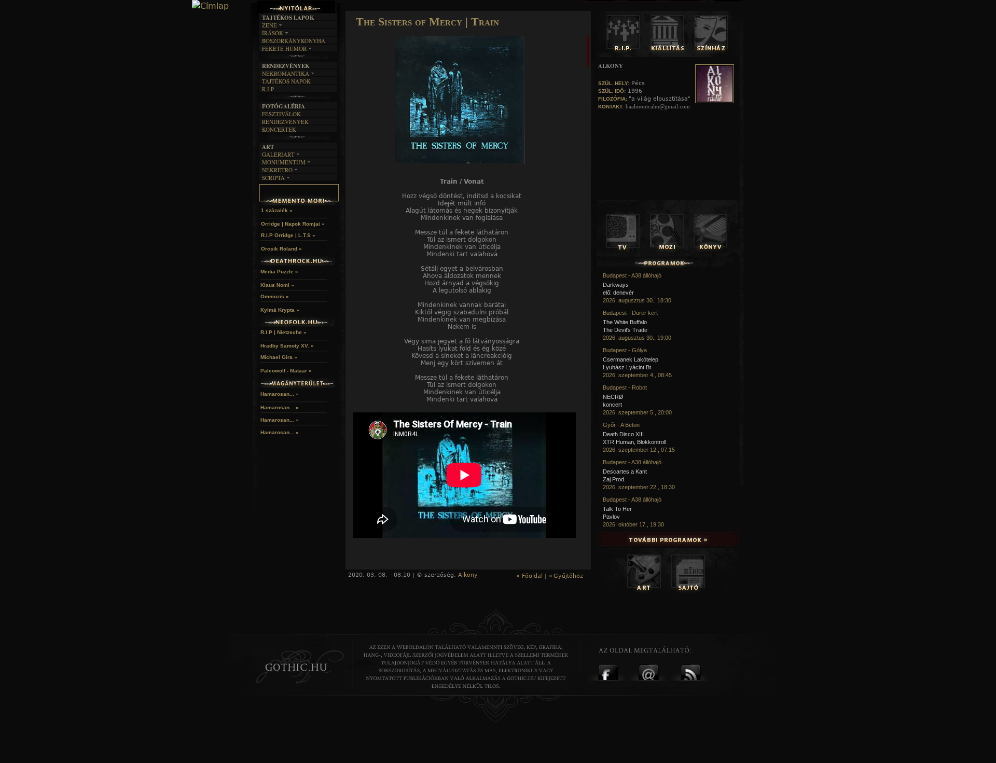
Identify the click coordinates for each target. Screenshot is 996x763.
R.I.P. (268, 89)
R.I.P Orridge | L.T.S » (288, 235)
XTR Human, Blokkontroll (634, 442)
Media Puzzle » (279, 271)
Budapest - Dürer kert (630, 313)
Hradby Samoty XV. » (287, 346)
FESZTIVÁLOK (281, 114)
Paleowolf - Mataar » (286, 370)
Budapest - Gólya (625, 350)
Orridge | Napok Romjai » (293, 224)
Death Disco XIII (623, 434)
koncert (612, 404)
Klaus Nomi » (277, 285)
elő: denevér (618, 292)
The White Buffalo (625, 322)
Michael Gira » (278, 357)
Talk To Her (617, 509)
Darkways (616, 285)
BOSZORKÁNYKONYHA (293, 41)
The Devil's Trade (625, 330)
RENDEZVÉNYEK (285, 122)
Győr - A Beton (621, 425)
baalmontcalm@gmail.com (658, 106)
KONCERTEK (279, 129)
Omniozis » (274, 296)
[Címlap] (210, 6)
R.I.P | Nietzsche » (283, 332)
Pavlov (611, 517)
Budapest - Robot (625, 387)
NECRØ (613, 397)
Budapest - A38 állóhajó (632, 275)
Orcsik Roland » (281, 249)
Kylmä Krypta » (279, 310)
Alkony (468, 575)
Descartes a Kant (625, 471)
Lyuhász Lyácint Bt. (628, 367)
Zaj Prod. (614, 479)
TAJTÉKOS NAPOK (286, 81)
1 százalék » (277, 210)
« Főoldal (529, 576)
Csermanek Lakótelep (630, 359)
